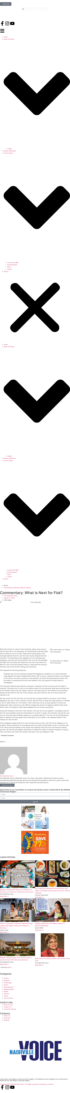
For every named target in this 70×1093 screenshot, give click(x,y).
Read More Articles (7, 785)
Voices (9, 269)
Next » (10, 967)
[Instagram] (7, 23)
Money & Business (10, 151)
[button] (35, 307)
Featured (16, 588)
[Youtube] (12, 23)
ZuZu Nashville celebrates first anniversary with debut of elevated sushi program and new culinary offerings (52, 891)
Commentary (8, 588)
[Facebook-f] (2, 23)
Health (9, 149)
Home (6, 37)
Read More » (4, 896)
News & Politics (25, 588)
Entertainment (12, 265)
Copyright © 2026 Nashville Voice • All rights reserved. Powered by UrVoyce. (27, 1084)
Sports (6, 271)
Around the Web (12, 262)
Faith (9, 267)
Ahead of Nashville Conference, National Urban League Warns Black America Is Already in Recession (16, 926)
